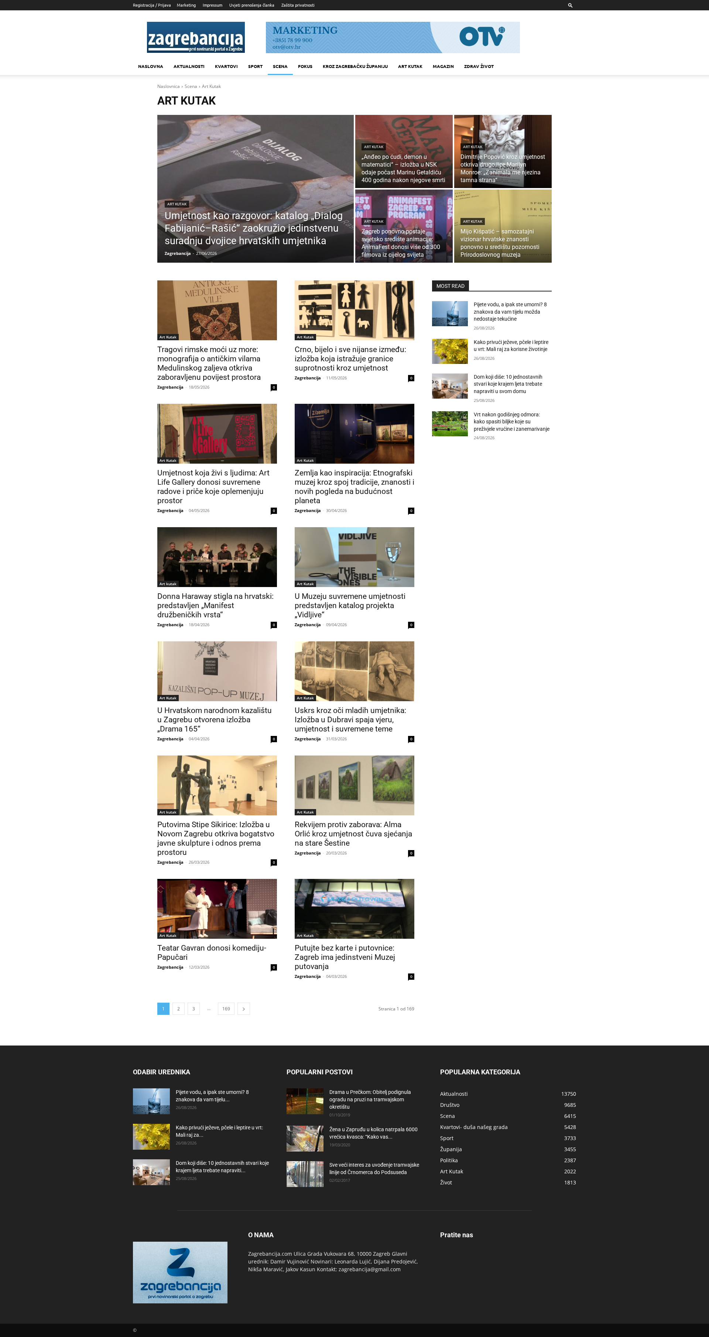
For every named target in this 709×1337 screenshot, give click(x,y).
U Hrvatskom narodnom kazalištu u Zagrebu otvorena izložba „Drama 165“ (214, 719)
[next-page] (243, 1009)
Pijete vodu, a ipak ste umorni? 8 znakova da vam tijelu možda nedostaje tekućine (510, 311)
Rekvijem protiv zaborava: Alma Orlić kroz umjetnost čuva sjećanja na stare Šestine (353, 833)
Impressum (212, 5)
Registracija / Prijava (152, 5)
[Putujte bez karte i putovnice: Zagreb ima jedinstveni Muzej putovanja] (354, 909)
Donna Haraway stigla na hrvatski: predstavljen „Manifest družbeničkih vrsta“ (215, 605)
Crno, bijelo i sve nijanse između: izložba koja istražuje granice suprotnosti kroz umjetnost (350, 358)
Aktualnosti (189, 66)
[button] (570, 5)
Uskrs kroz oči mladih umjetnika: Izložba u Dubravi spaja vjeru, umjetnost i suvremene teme (350, 719)
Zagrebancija (170, 387)
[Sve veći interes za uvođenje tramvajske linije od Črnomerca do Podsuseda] (305, 1174)
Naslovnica (168, 86)
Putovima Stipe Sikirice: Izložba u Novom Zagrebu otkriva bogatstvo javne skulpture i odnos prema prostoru (215, 838)
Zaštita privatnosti (298, 5)
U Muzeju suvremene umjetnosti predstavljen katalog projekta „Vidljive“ (350, 605)
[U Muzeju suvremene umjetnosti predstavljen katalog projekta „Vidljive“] (354, 557)
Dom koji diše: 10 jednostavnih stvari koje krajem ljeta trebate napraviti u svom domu (508, 384)
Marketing (186, 5)
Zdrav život (479, 66)
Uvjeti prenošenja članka (251, 5)
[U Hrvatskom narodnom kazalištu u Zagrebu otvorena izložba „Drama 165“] (217, 671)
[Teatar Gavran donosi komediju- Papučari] (217, 909)
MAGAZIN (443, 66)
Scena (280, 66)
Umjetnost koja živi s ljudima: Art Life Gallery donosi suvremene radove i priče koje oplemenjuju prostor (213, 486)
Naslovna (150, 66)
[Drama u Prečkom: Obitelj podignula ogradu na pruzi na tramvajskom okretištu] (305, 1101)
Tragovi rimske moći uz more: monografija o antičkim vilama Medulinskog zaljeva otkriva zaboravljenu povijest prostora (209, 363)
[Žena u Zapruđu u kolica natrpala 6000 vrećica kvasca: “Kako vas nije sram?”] (305, 1139)
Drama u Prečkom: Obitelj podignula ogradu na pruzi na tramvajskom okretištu (370, 1099)
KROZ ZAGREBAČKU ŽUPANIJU (355, 66)
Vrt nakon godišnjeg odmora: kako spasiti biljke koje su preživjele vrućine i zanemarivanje (511, 422)
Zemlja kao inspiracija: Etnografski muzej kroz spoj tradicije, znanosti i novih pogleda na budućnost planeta (354, 486)
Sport (255, 66)
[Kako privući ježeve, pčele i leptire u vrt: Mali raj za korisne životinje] (450, 351)
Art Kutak (176, 204)
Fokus (305, 66)
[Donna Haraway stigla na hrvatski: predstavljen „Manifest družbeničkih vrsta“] (217, 557)
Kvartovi (226, 66)
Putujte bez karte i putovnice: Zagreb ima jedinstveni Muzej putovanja (345, 957)
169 (226, 1009)
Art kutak (410, 66)
